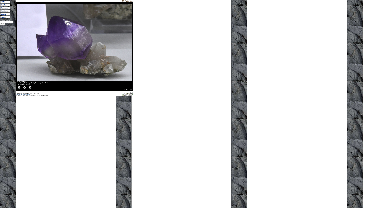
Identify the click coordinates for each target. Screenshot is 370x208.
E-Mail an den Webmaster (22, 94)
